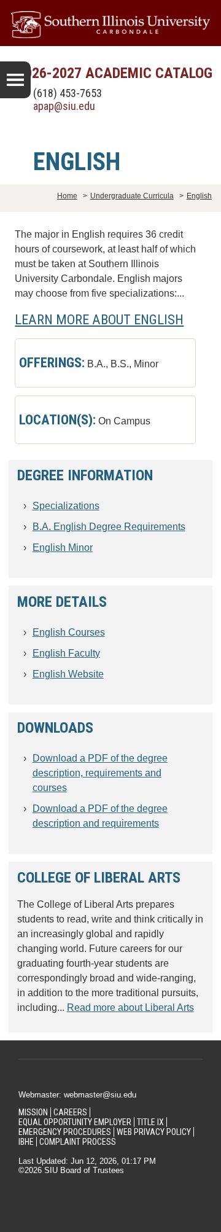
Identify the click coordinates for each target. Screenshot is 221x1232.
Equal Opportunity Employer (74, 1122)
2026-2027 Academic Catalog (114, 73)
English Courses (69, 632)
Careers (70, 1112)
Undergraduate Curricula (132, 196)
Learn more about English (99, 319)
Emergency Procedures (64, 1132)
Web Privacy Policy (154, 1132)
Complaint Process (77, 1142)
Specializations (66, 506)
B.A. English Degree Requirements (109, 526)
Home (67, 196)
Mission (33, 1112)
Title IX (150, 1122)
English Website (68, 674)
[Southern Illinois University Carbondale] (110, 24)
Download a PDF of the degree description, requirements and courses (100, 773)
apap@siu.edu (64, 105)
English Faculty (66, 653)
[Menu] (15, 79)
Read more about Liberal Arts (130, 1007)
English (199, 196)
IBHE (26, 1142)
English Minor (63, 547)
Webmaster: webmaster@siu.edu (77, 1094)
